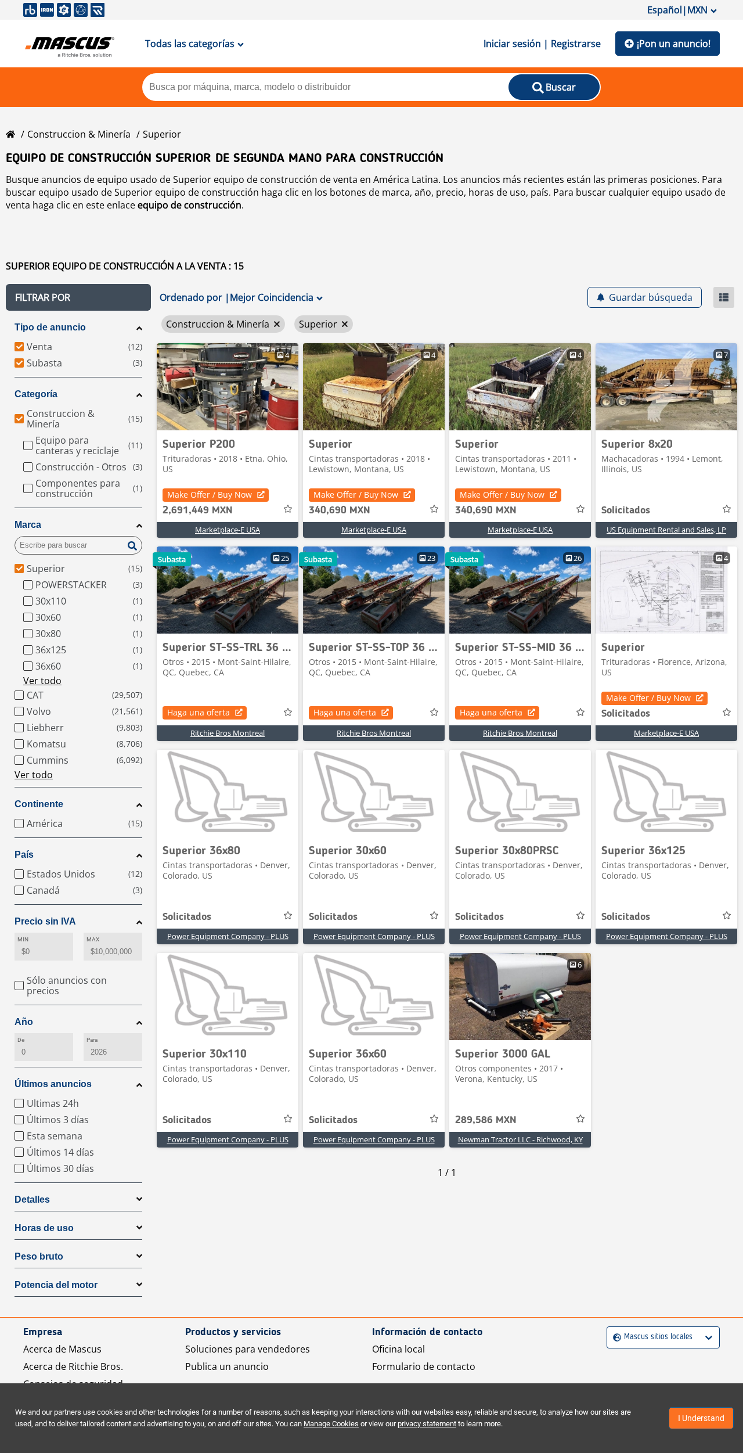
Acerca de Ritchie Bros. (73, 1366)
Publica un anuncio (227, 1366)
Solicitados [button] (625, 510)
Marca (28, 525)
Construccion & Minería (79, 134)
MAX (92, 939)
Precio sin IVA (45, 921)
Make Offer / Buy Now (209, 494)
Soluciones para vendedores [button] (247, 1349)
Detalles (32, 1199)
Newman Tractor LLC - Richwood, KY (520, 1139)
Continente (39, 804)
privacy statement (427, 1423)
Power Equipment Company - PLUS (227, 936)
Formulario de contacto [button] (423, 1366)
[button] (78, 297)
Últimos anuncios (53, 1084)
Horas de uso (44, 1228)
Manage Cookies (331, 1423)
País (24, 854)
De (20, 1040)
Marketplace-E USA (227, 529)
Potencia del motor (56, 1285)
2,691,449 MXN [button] (198, 510)
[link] (227, 386)
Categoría (36, 394)
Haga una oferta (198, 712)
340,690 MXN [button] (339, 510)
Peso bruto (39, 1256)
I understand (701, 1418)
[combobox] (614, 1337)
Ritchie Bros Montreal (227, 733)
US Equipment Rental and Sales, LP (666, 529)
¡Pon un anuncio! (673, 43)
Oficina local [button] (398, 1349)
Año (24, 1022)
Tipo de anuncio (50, 327)
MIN (22, 939)
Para (92, 1040)
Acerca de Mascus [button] (62, 1349)
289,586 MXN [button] (486, 1120)
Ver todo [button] (42, 680)
